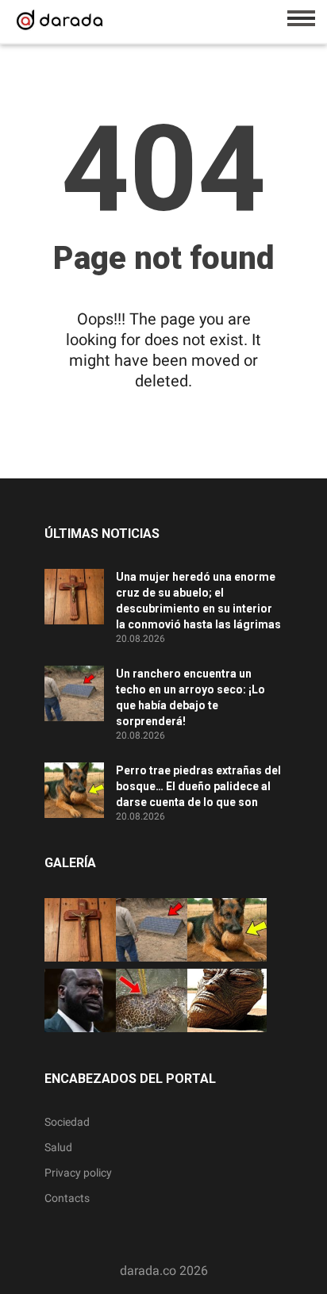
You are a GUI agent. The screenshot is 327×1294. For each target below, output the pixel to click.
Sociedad (67, 1121)
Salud (58, 1147)
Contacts (67, 1198)
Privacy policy (78, 1172)
